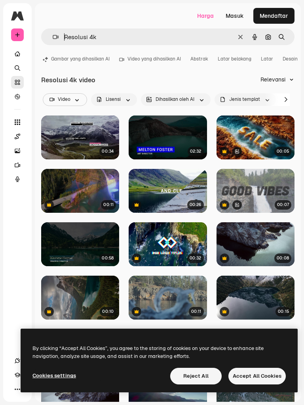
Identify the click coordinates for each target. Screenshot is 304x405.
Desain (290, 59)
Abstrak (199, 59)
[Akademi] (17, 375)
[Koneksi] (17, 360)
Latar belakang (234, 59)
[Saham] (17, 82)
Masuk (235, 15)
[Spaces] (17, 136)
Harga (205, 15)
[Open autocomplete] (52, 37)
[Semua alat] (17, 122)
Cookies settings (54, 375)
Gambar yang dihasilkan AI (80, 59)
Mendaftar (274, 15)
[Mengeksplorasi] (17, 96)
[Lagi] (17, 389)
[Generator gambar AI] (17, 150)
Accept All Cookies (257, 376)
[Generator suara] (17, 179)
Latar (267, 59)
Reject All (196, 376)
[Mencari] (17, 68)
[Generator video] (17, 165)
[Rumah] (17, 53)
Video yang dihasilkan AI (154, 59)
